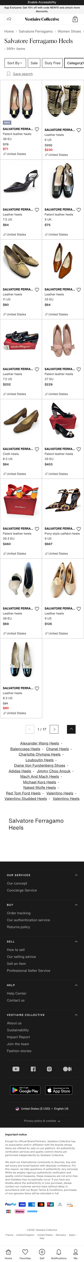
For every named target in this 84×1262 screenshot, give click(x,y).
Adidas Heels (20, 771)
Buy (10, 905)
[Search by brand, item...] (8, 19)
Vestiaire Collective (26, 1015)
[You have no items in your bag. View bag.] (75, 19)
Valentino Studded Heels (26, 798)
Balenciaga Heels (25, 749)
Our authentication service (28, 920)
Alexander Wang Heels (39, 743)
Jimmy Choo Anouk (53, 771)
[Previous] (30, 729)
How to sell (16, 949)
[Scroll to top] (71, 729)
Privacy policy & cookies (40, 1121)
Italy (42, 1238)
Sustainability (18, 1030)
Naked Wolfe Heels (39, 787)
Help (11, 985)
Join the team (18, 1043)
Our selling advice (21, 956)
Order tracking (19, 913)
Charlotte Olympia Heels (40, 754)
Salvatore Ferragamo (36, 31)
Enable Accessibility (42, 2)
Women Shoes (69, 31)
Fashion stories (19, 1050)
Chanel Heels (57, 749)
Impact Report (18, 1037)
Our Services (19, 875)
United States (45, 1235)
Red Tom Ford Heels (23, 793)
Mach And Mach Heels (39, 776)
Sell (11, 942)
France (9, 1235)
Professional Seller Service (28, 970)
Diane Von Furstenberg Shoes (39, 765)
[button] (75, 19)
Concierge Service (22, 890)
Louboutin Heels (40, 760)
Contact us (16, 1000)
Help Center (16, 993)
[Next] (54, 729)
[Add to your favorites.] (36, 129)
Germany (61, 1235)
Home (9, 31)
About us (14, 1023)
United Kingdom (25, 1235)
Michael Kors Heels (39, 782)
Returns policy (18, 926)
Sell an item (16, 963)
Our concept (17, 883)
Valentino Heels (59, 793)
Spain (72, 1235)
